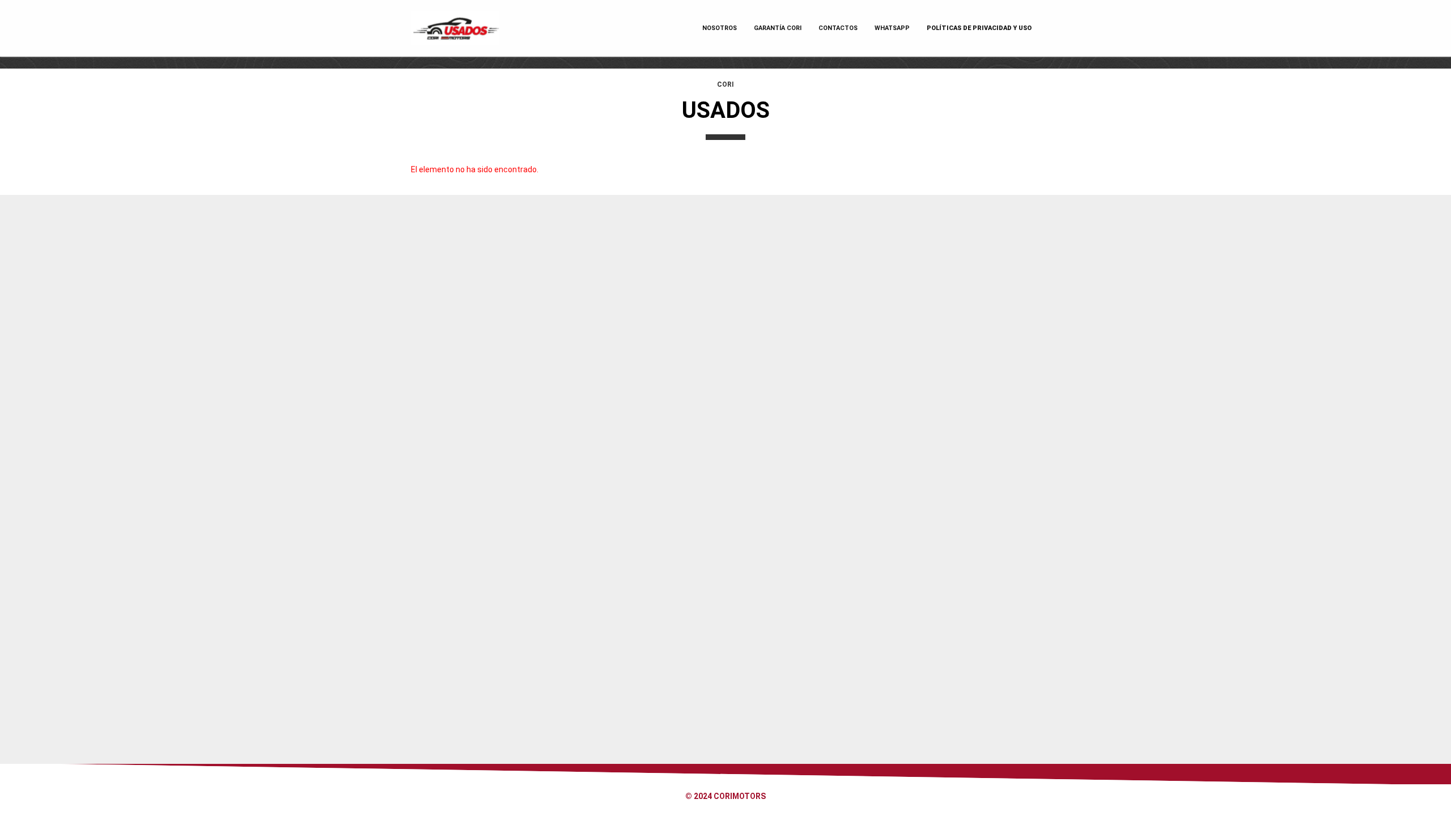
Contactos (838, 28)
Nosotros (719, 28)
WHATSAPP (892, 28)
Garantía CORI (777, 28)
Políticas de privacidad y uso (979, 28)
